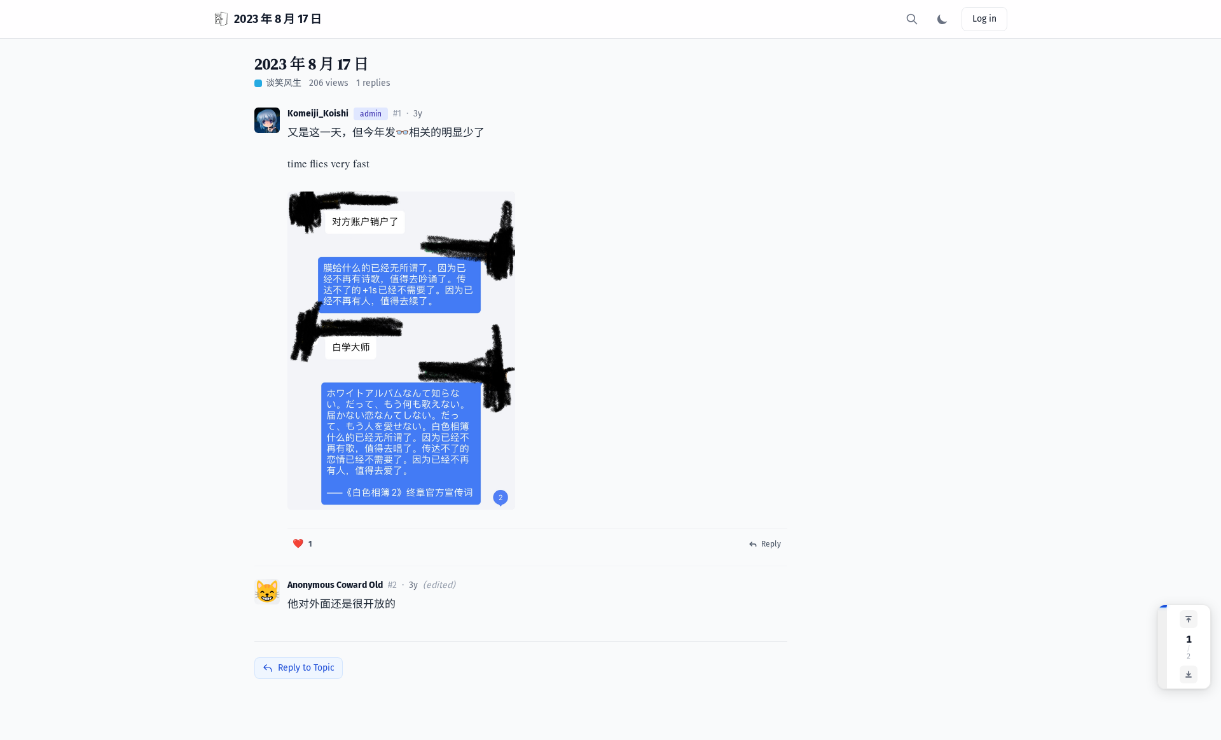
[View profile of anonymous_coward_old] (267, 591)
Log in (984, 18)
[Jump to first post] (1188, 619)
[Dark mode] (942, 19)
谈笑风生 (283, 83)
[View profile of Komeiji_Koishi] (267, 120)
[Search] (911, 19)
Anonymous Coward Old (335, 585)
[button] (302, 544)
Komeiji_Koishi (317, 113)
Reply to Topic (306, 667)
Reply (771, 544)
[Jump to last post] (1188, 674)
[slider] (1162, 646)
